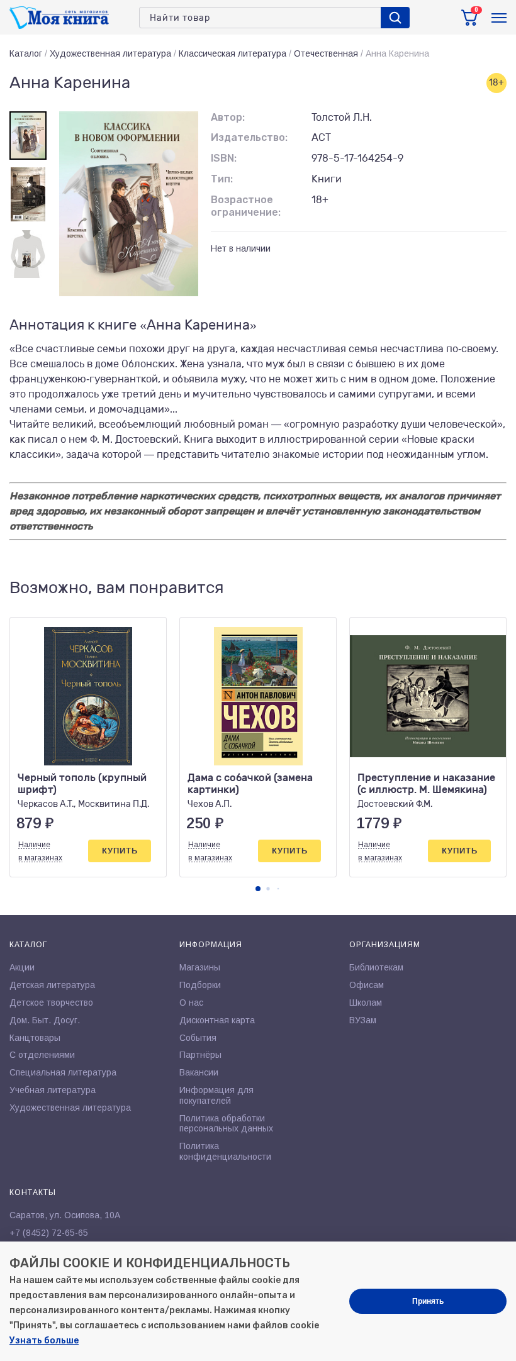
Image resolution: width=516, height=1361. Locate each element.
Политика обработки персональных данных (226, 1123)
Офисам (366, 985)
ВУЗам (362, 1020)
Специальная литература (62, 1072)
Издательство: (249, 137)
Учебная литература (52, 1090)
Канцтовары (34, 1038)
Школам (365, 1002)
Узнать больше (44, 1340)
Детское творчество (51, 1002)
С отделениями (42, 1055)
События (197, 1038)
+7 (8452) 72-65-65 (48, 1233)
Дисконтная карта (217, 1020)
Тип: (222, 179)
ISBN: (224, 158)
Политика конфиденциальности (225, 1151)
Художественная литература (110, 53)
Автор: (228, 117)
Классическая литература (232, 53)
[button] (258, 888)
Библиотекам (376, 967)
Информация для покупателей (216, 1095)
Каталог (25, 53)
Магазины (199, 967)
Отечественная (326, 53)
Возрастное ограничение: (246, 206)
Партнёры (200, 1055)
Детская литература (52, 985)
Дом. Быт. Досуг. (44, 1020)
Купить (120, 850)
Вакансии (198, 1072)
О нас (191, 1002)
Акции (22, 967)
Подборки (200, 985)
